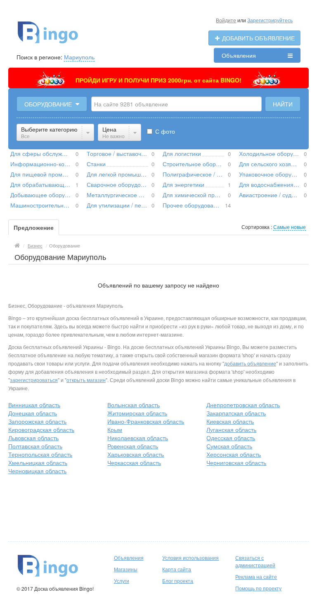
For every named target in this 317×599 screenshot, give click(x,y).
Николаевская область (137, 438)
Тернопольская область (40, 454)
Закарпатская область (236, 413)
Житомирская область (137, 413)
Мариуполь (79, 57)
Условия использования (190, 557)
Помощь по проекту (258, 588)
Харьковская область (135, 454)
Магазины (125, 569)
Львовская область (33, 438)
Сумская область (229, 446)
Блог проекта (177, 580)
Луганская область (231, 429)
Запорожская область (37, 421)
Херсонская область (233, 454)
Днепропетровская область (243, 405)
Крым (114, 429)
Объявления (239, 55)
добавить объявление (250, 363)
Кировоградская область (41, 429)
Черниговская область (236, 462)
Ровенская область (132, 446)
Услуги (121, 580)
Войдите (226, 20)
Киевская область (230, 421)
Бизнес (35, 245)
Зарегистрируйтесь (270, 20)
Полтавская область (35, 446)
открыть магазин (86, 379)
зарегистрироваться (34, 379)
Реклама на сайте (256, 576)
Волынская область (133, 405)
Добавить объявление (257, 38)
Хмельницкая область (37, 462)
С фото (164, 131)
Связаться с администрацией (255, 561)
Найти (283, 104)
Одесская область (230, 438)
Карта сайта (176, 569)
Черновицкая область (37, 471)
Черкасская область (134, 462)
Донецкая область (32, 413)
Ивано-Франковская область (145, 421)
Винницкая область (34, 405)
